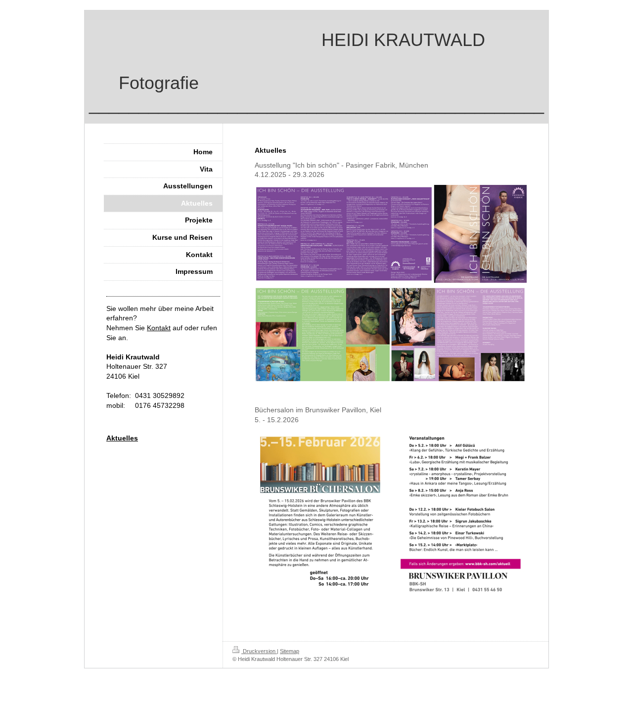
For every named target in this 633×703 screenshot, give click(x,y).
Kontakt (159, 328)
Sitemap (289, 651)
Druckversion (259, 651)
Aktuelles (122, 438)
